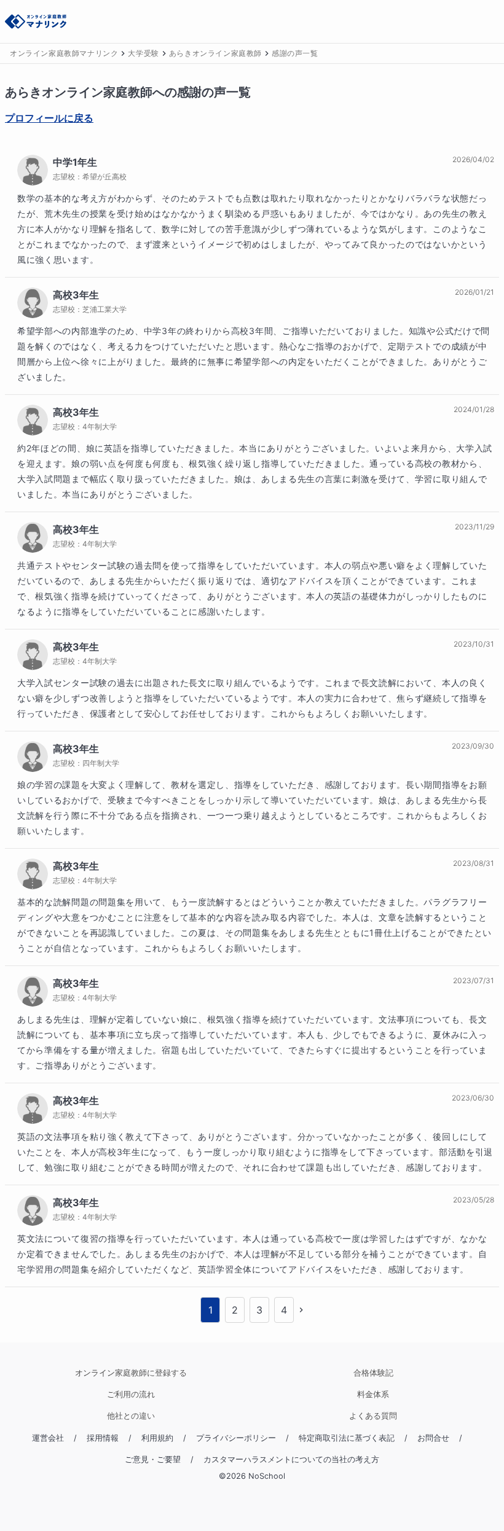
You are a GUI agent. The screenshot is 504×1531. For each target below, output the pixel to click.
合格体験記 (373, 1372)
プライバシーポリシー (236, 1438)
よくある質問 (373, 1415)
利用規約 (157, 1438)
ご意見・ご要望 (153, 1459)
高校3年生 (76, 295)
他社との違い (131, 1415)
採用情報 (103, 1438)
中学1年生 (75, 162)
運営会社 (48, 1438)
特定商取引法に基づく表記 (347, 1438)
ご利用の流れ (131, 1394)
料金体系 (373, 1394)
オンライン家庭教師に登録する (131, 1372)
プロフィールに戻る (49, 118)
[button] (301, 1310)
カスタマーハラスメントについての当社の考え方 (291, 1459)
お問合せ (433, 1438)
